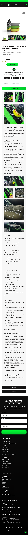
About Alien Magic (6, 441)
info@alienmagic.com (7, 492)
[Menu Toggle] (2, 4)
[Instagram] (15, 527)
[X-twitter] (9, 527)
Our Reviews (5, 451)
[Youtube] (12, 527)
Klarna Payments (6, 459)
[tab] (14, 88)
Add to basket (12, 64)
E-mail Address (4, 424)
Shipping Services (6, 466)
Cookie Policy (5, 457)
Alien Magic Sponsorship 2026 (9, 443)
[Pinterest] (21, 527)
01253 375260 (5, 488)
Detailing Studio (5, 447)
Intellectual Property (6, 470)
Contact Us (4, 445)
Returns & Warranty (6, 463)
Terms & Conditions (6, 468)
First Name (4, 412)
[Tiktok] (18, 527)
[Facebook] (6, 527)
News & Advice (5, 449)
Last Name (4, 418)
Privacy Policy (5, 461)
